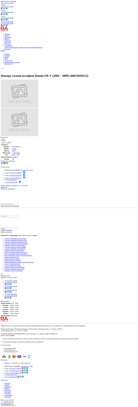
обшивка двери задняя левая (14, 270)
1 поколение (16, 153)
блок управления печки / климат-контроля (18, 255)
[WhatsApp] (7, 163)
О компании (8, 46)
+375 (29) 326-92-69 (7, 18)
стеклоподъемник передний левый (16, 240)
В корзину (4, 144)
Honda (14, 149)
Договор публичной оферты (33, 47)
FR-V (14, 151)
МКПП (7, 39)
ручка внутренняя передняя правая (16, 242)
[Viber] (4, 163)
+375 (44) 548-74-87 (7, 22)
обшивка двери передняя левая (14, 267)
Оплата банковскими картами (14, 47)
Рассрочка (8, 42)
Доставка (7, 44)
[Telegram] (2, 163)
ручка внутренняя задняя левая (14, 269)
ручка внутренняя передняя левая (15, 238)
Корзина (4, 187)
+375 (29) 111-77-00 (7, 3)
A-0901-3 (15, 157)
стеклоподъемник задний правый (15, 247)
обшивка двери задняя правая (14, 250)
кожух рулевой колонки (12, 264)
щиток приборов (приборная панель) (16, 254)
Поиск (3, 230)
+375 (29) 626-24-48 (7, 12)
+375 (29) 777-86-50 (7, 6)
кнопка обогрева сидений (13, 260)
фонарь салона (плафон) (12, 259)
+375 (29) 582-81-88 (7, 23)
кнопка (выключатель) (12, 257)
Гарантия (7, 41)
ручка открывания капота (13, 265)
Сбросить (9, 230)
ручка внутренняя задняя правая (15, 249)
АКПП (7, 35)
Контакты (8, 49)
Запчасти (7, 34)
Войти (3, 51)
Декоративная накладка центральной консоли (19, 262)
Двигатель (8, 37)
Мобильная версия (7, 403)
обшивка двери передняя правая (15, 245)
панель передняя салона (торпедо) (15, 252)
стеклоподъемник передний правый (16, 243)
